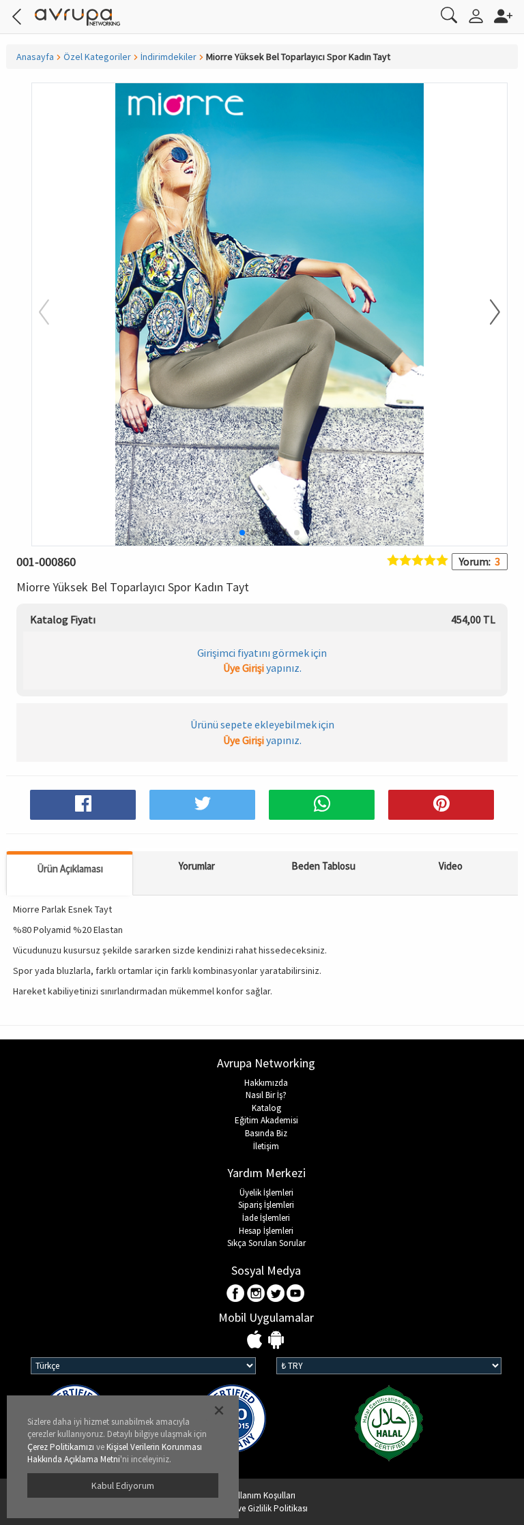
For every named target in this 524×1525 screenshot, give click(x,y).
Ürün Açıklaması (70, 868)
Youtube (296, 1294)
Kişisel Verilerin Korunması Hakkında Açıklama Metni (114, 1453)
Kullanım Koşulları (262, 1495)
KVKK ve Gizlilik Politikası (262, 1508)
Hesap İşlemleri (266, 1231)
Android (276, 1340)
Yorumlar (197, 865)
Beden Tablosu (323, 865)
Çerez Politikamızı (60, 1447)
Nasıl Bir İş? (266, 1095)
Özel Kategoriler (97, 56)
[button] (486, 313)
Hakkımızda (266, 1083)
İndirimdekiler (168, 56)
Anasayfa (35, 56)
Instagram (256, 1294)
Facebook (236, 1294)
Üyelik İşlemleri (266, 1192)
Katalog (266, 1108)
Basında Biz (266, 1133)
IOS (256, 1340)
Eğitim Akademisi (266, 1120)
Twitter (276, 1294)
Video (451, 865)
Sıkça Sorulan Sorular (266, 1243)
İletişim (266, 1146)
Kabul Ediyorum (122, 1485)
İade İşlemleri (266, 1218)
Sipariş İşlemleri (266, 1205)
